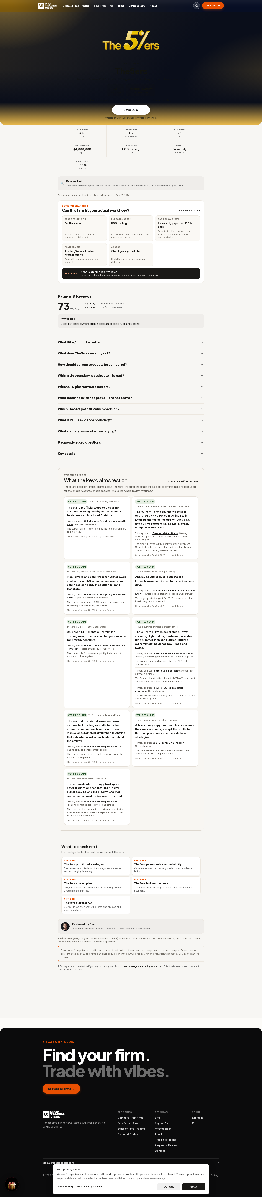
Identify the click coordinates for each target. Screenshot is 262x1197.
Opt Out (169, 1186)
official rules (128, 634)
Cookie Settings (65, 1186)
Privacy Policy (84, 1186)
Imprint (99, 1186)
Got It (193, 1186)
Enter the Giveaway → (131, 625)
